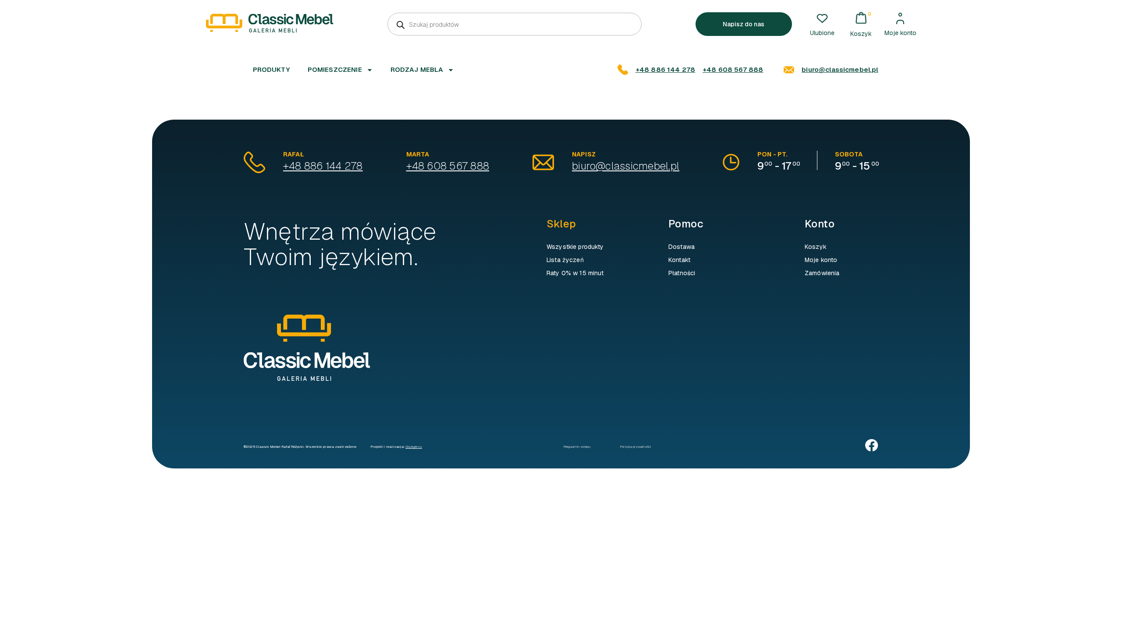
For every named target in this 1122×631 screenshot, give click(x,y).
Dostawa (681, 247)
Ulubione (822, 33)
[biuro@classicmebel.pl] (789, 69)
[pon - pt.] (731, 162)
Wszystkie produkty (575, 247)
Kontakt (679, 260)
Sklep (561, 223)
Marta (418, 154)
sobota (849, 154)
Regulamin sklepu (577, 446)
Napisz (584, 154)
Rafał (293, 154)
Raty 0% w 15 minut (575, 273)
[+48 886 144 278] (623, 69)
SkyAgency (413, 446)
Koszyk (816, 247)
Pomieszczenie (335, 69)
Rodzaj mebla (417, 69)
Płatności (681, 273)
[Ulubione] (822, 18)
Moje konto (900, 33)
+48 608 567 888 (733, 69)
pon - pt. (772, 154)
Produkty (271, 69)
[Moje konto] (900, 18)
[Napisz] (543, 162)
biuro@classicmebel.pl (840, 69)
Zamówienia (822, 273)
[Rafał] (254, 162)
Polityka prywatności (635, 446)
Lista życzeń (565, 260)
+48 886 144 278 (665, 69)
